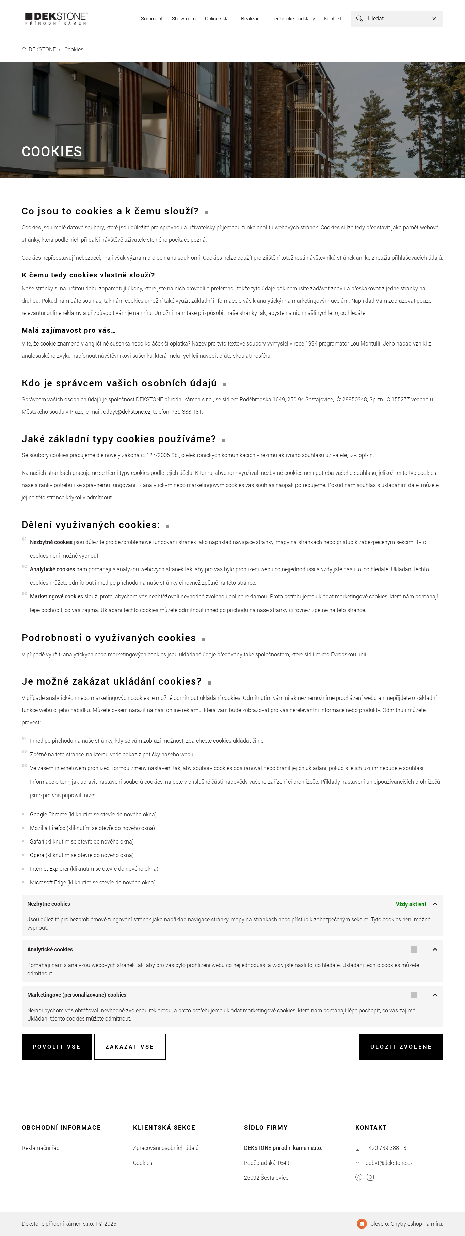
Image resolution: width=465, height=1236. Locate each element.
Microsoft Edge (48, 882)
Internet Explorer (49, 868)
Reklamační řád (41, 1147)
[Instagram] (370, 1178)
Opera (37, 854)
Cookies (142, 1162)
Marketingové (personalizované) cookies (76, 994)
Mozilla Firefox (47, 827)
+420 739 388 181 (388, 1147)
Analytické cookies (50, 949)
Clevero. (379, 1223)
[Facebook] (358, 1178)
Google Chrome (48, 814)
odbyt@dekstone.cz (126, 411)
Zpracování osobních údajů (166, 1147)
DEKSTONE (42, 49)
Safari (37, 841)
